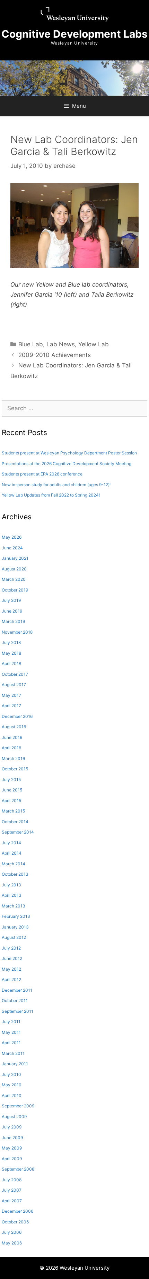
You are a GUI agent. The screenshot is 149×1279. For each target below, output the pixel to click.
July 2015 (11, 779)
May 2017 (11, 695)
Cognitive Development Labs (74, 34)
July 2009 (11, 1126)
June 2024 (12, 547)
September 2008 (18, 1169)
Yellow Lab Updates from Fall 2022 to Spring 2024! (51, 495)
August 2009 (14, 1116)
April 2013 (11, 895)
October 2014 (15, 821)
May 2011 (11, 1032)
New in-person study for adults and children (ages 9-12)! (56, 484)
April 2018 (11, 663)
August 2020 (14, 568)
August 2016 (14, 726)
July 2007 (11, 1190)
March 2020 (14, 579)
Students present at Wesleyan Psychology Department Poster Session (69, 452)
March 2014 (13, 863)
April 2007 (12, 1200)
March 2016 (13, 758)
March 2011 (13, 1053)
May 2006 (12, 1243)
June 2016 (12, 737)
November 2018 (17, 632)
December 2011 (17, 990)
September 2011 (17, 1011)
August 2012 (14, 937)
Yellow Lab (93, 344)
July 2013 (11, 884)
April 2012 (11, 979)
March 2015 (13, 811)
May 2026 (11, 537)
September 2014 (18, 832)
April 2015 (11, 800)
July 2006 (11, 1232)
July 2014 (11, 842)
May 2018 (11, 653)
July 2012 (11, 948)
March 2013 (13, 905)
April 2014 (11, 853)
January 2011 (15, 1063)
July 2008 (11, 1179)
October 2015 (15, 768)
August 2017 (14, 684)
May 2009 (12, 1148)
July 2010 (11, 1074)
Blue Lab (30, 344)
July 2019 (11, 600)
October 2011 (15, 1000)
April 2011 (11, 1042)
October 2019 (15, 590)
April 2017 (11, 705)
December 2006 (17, 1211)
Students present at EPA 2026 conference (42, 474)
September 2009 (18, 1105)
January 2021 (15, 558)
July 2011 (11, 1021)
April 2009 (12, 1158)
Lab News (60, 344)
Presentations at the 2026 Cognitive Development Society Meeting (66, 463)
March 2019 (13, 621)
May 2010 (11, 1084)
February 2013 (16, 916)
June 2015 (12, 789)
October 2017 (15, 674)
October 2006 (15, 1221)
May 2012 (11, 969)
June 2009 (12, 1137)
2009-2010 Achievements (54, 355)
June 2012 (12, 958)
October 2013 (15, 874)
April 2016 (11, 747)
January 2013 (15, 927)
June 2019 (12, 611)
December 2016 (17, 716)
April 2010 (11, 1095)
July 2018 (11, 642)
